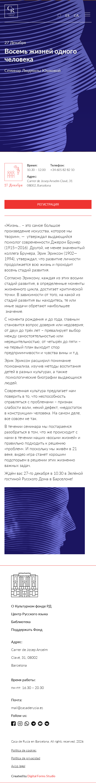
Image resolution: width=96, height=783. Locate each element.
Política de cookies (23, 750)
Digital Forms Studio (41, 776)
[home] (11, 13)
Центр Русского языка (29, 614)
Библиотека (21, 621)
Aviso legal (18, 766)
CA (76, 15)
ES (67, 15)
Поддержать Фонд (26, 629)
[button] (87, 14)
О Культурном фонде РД (31, 606)
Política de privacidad (25, 758)
